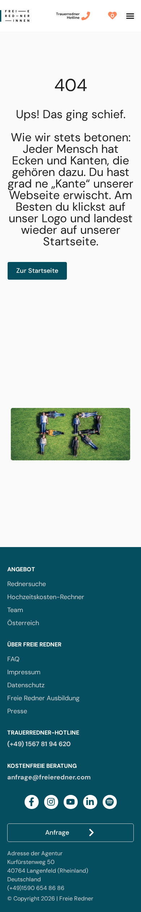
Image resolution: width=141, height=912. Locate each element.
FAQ (13, 659)
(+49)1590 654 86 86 (35, 888)
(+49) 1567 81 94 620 (39, 744)
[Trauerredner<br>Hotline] (85, 16)
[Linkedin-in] (90, 802)
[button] (130, 15)
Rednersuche (26, 584)
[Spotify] (110, 802)
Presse (17, 711)
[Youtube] (71, 802)
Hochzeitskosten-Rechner (45, 597)
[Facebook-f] (32, 802)
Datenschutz (25, 685)
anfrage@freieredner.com (49, 777)
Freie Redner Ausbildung (43, 698)
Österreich (23, 623)
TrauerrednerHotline (68, 16)
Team (15, 610)
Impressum (23, 672)
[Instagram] (51, 802)
